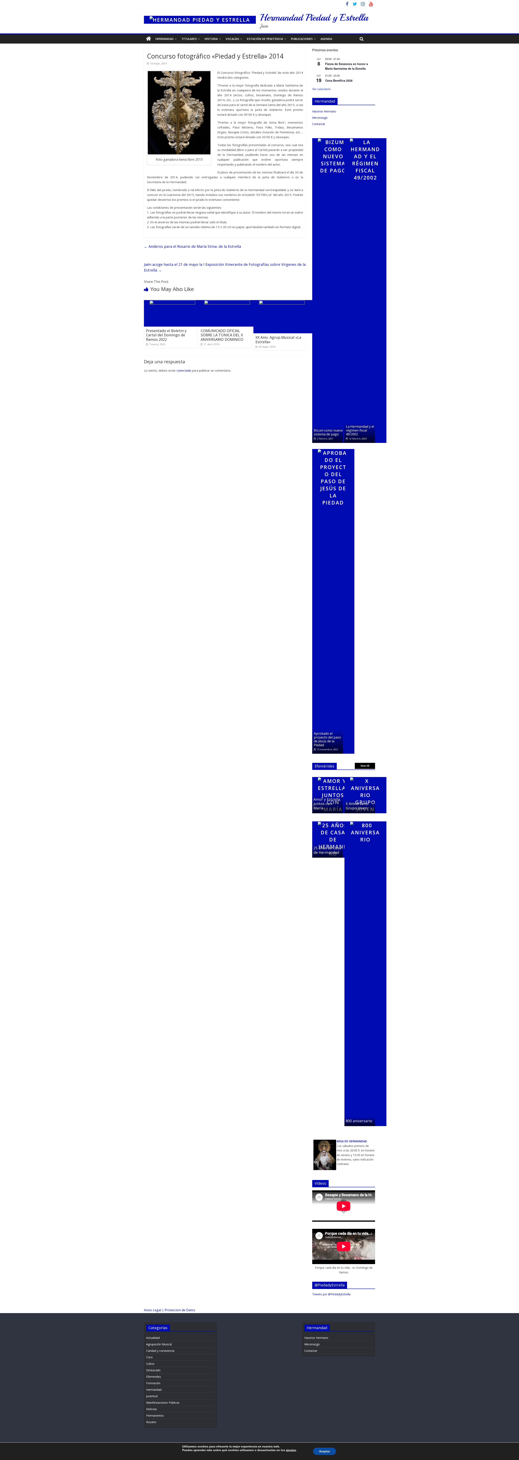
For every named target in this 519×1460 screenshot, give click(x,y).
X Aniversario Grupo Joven (357, 805)
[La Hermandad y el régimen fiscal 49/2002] (365, 136)
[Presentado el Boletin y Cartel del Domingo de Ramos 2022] (174, 298)
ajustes (291, 1450)
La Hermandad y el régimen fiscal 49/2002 (360, 430)
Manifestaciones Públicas (162, 1402)
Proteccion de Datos (180, 1310)
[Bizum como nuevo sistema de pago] (333, 136)
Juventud (152, 1396)
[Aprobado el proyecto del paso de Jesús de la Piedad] (333, 447)
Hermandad (164, 39)
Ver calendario (321, 89)
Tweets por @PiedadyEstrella (331, 1294)
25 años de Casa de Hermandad (327, 850)
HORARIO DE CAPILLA (355, 1168)
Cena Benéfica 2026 (339, 80)
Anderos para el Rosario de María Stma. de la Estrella (192, 246)
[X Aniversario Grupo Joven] (365, 775)
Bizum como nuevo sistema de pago (328, 432)
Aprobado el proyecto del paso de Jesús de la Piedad (327, 739)
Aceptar (324, 1451)
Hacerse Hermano (324, 111)
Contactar (318, 124)
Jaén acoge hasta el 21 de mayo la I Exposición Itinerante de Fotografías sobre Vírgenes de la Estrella (225, 267)
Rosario (151, 1422)
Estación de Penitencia (265, 39)
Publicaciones (302, 39)
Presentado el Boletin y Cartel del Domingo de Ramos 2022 (166, 335)
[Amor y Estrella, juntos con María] (333, 775)
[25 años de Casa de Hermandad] (333, 819)
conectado (184, 370)
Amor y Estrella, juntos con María (327, 803)
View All (364, 765)
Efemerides (153, 1377)
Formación (153, 1383)
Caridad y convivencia (160, 1351)
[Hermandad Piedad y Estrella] (200, 14)
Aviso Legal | (154, 1310)
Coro (149, 1357)
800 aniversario (359, 1120)
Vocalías (232, 39)
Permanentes (155, 1415)
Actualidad (153, 1338)
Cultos (150, 1364)
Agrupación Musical (159, 1344)
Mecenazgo (320, 118)
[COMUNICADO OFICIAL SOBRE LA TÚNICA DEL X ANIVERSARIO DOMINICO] (229, 298)
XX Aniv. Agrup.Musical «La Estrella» (278, 339)
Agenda (326, 39)
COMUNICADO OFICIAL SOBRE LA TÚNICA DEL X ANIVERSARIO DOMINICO (222, 335)
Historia (211, 39)
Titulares (189, 39)
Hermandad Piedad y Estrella (314, 17)
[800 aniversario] (365, 819)
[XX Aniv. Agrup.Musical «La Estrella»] (283, 298)
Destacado (153, 1370)
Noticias (151, 1409)
